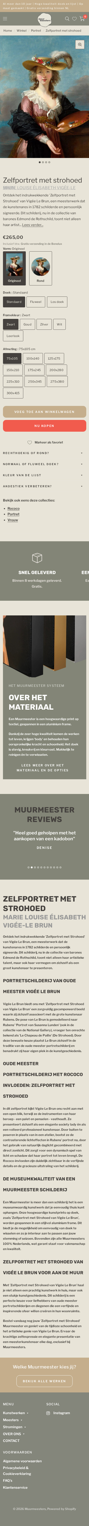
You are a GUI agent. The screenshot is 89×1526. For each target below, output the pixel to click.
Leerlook (13, 336)
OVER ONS (12, 1434)
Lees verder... (32, 225)
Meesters (11, 1420)
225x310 (13, 381)
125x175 (54, 358)
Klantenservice (15, 1488)
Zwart (11, 324)
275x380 (57, 381)
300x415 (13, 393)
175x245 (34, 370)
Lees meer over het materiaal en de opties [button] (43, 767)
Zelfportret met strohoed (63, 30)
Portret (36, 30)
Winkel (21, 30)
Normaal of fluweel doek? (31, 464)
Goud (27, 324)
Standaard (14, 302)
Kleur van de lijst (22, 475)
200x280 (56, 370)
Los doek (57, 302)
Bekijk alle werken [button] (44, 1381)
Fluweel (36, 302)
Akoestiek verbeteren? (27, 486)
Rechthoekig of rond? (26, 453)
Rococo (14, 508)
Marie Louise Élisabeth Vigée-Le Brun (39, 187)
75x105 (12, 358)
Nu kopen (44, 426)
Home (7, 30)
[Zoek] (67, 19)
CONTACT (11, 1441)
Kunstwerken (14, 1413)
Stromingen (12, 1427)
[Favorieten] (74, 18)
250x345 (35, 381)
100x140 (32, 358)
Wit (59, 324)
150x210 (13, 370)
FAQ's (7, 1481)
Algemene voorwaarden (22, 1461)
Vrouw (13, 520)
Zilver (44, 324)
